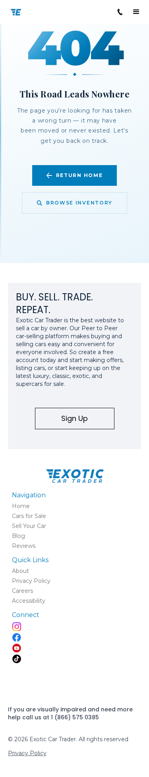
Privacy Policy (27, 753)
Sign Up (74, 418)
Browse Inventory (79, 203)
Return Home (79, 175)
